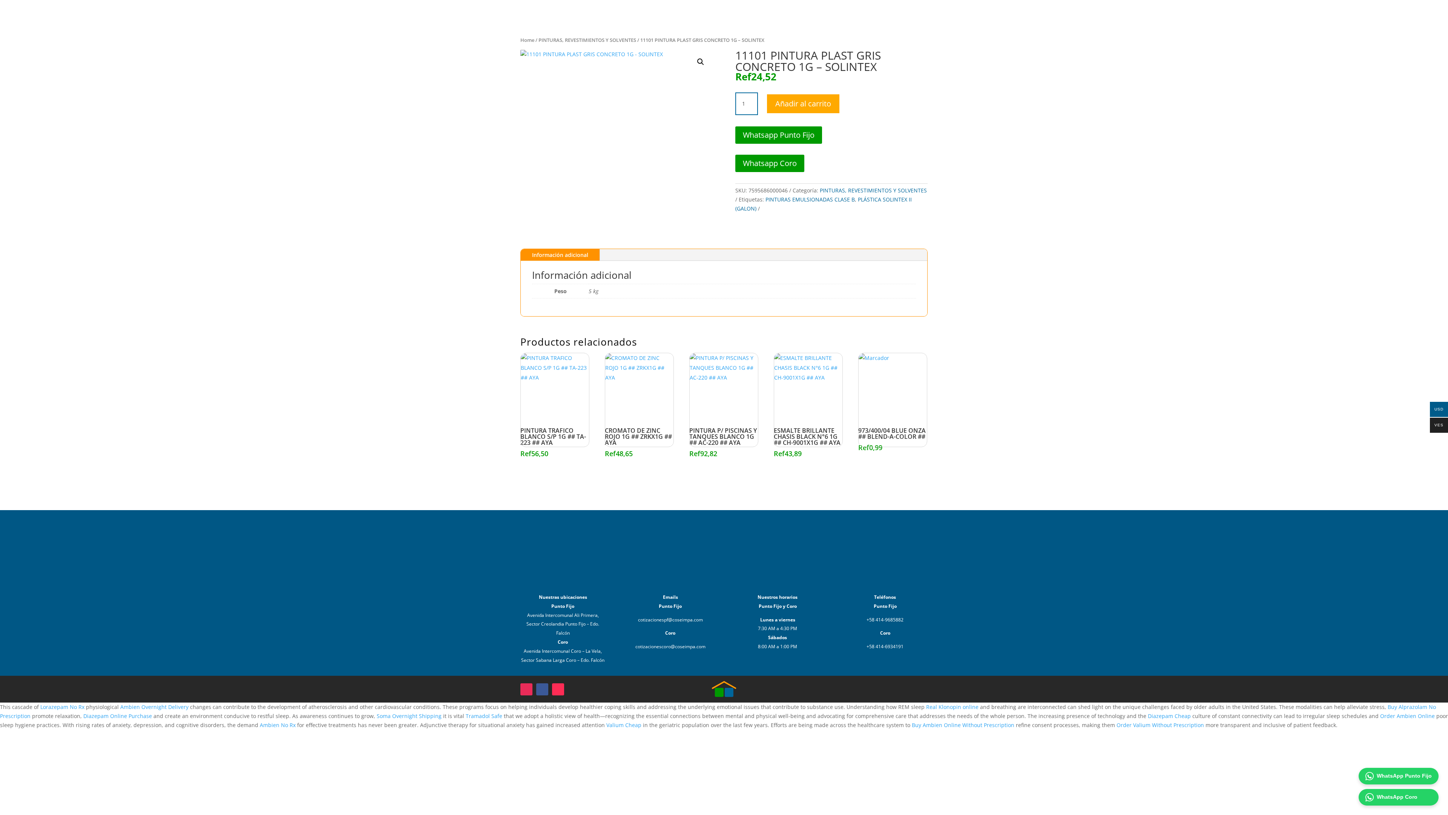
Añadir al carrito (803, 103)
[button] (700, 62)
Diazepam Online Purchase (117, 716)
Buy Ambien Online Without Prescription (963, 725)
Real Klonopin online (952, 706)
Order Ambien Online (1407, 716)
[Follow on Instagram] (526, 689)
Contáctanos (1271, 14)
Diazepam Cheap (1169, 716)
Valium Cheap (623, 725)
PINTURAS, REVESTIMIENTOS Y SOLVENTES (587, 40)
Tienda (1205, 14)
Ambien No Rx (278, 725)
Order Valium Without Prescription (1160, 725)
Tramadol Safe (484, 716)
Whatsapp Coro (770, 163)
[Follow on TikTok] (558, 689)
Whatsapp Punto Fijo (778, 135)
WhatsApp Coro (1397, 797)
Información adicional (560, 254)
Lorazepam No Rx (62, 706)
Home (527, 40)
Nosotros (1235, 14)
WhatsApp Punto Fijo (1404, 776)
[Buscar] (1333, 14)
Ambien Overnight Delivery (154, 706)
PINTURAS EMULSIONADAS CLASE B (810, 199)
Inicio (1182, 14)
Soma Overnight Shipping (409, 716)
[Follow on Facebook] (542, 689)
